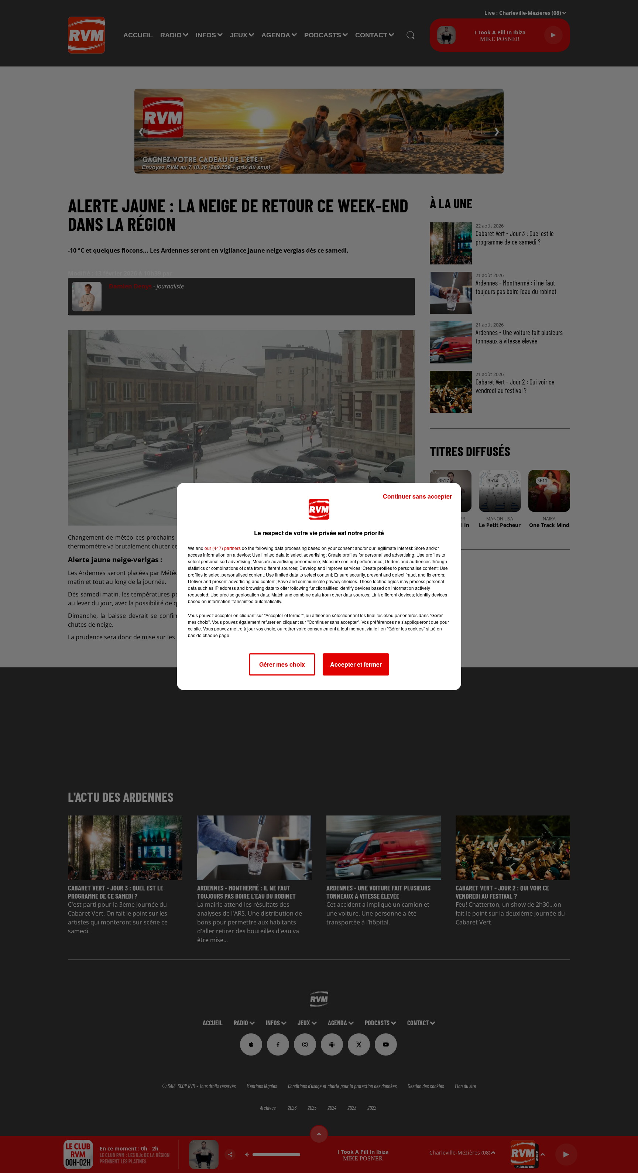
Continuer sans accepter (417, 496)
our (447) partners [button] (223, 548)
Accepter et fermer (356, 664)
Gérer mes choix (282, 664)
